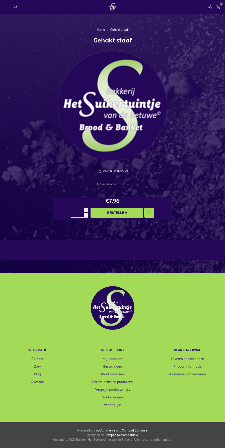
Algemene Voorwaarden (187, 374)
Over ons (37, 382)
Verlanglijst (112, 405)
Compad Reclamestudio (121, 435)
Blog (37, 374)
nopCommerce (104, 430)
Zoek (37, 366)
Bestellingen (112, 366)
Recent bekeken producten (112, 382)
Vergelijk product (115, 171)
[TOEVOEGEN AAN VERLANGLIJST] (149, 213)
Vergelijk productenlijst (112, 390)
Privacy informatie (187, 366)
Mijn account (113, 359)
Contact (37, 359)
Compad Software (135, 430)
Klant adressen (112, 374)
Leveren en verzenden (187, 359)
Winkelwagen (112, 397)
